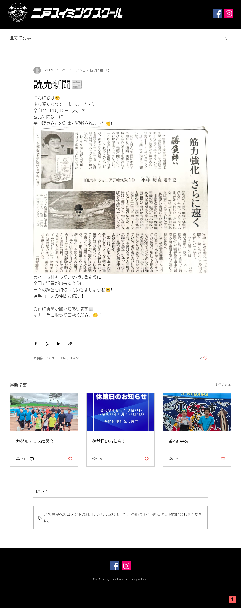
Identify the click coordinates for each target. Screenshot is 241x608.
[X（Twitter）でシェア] (47, 343)
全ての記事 (20, 38)
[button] (225, 38)
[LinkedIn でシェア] (58, 343)
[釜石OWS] (197, 412)
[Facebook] (217, 13)
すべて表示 (223, 384)
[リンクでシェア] (70, 343)
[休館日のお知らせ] (121, 412)
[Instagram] (228, 13)
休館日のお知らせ (109, 441)
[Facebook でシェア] (35, 343)
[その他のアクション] (205, 70)
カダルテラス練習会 (35, 441)
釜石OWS (178, 441)
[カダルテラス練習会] (44, 412)
